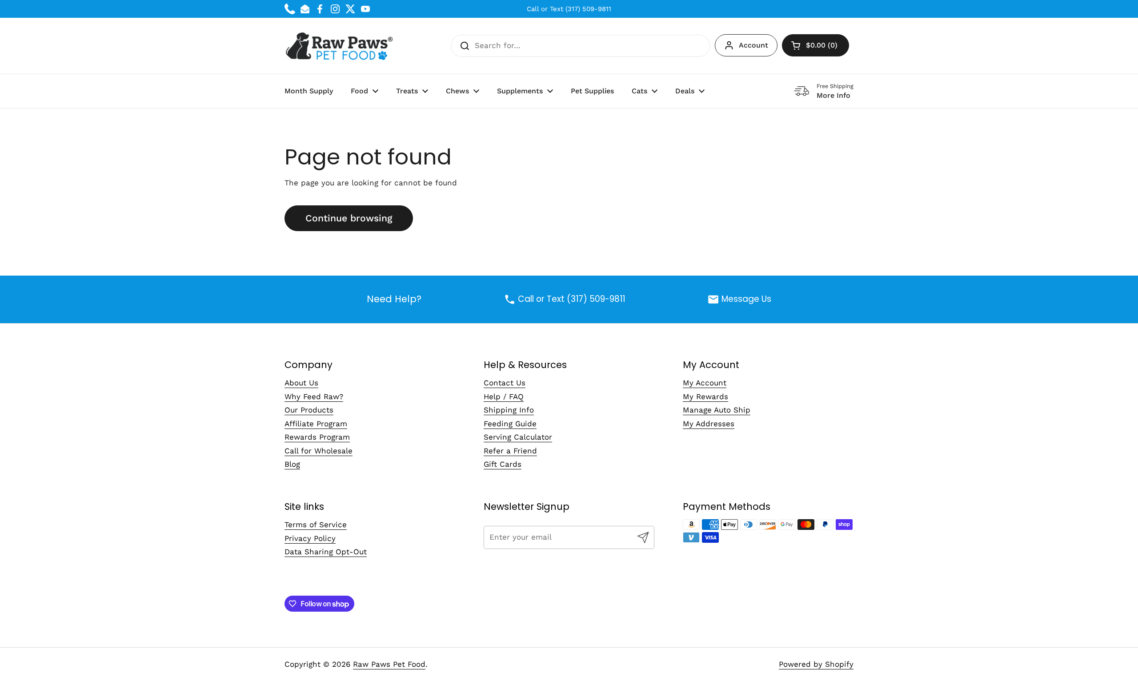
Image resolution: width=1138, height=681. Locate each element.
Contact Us (504, 382)
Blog (292, 464)
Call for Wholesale (318, 450)
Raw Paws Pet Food (389, 664)
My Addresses (708, 423)
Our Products (308, 409)
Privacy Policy (310, 538)
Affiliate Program (315, 423)
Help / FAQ (504, 396)
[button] (815, 45)
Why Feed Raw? (313, 396)
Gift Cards (502, 464)
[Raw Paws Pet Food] (340, 45)
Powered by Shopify (816, 664)
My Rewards (705, 396)
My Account (704, 382)
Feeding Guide (510, 423)
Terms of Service (315, 524)
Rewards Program (317, 437)
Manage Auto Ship (716, 409)
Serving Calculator (518, 437)
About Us (301, 382)
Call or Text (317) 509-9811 (569, 8)
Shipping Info (509, 409)
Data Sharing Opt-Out (325, 551)
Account (753, 45)
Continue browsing (348, 218)
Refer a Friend (510, 450)
